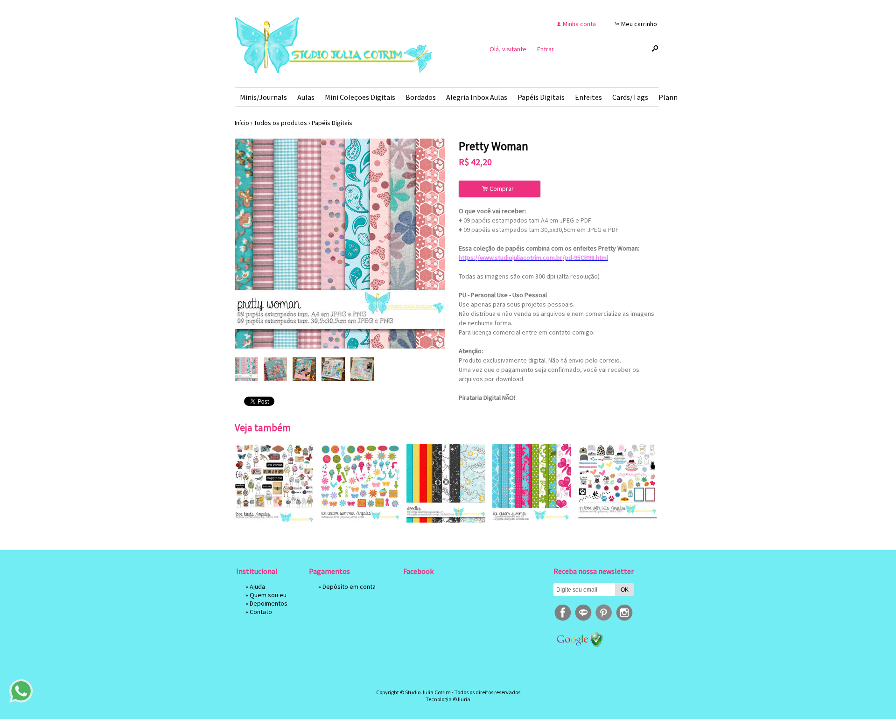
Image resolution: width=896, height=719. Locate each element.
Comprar (499, 188)
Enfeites (588, 97)
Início (242, 123)
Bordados (421, 97)
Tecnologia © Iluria (448, 699)
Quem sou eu (268, 595)
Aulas (306, 97)
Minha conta (579, 24)
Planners (672, 97)
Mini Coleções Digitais (360, 97)
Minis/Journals (263, 97)
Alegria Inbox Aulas (476, 97)
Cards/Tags (630, 97)
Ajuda (257, 586)
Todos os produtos (280, 123)
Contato (261, 611)
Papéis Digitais (541, 97)
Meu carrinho (639, 24)
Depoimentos (268, 603)
